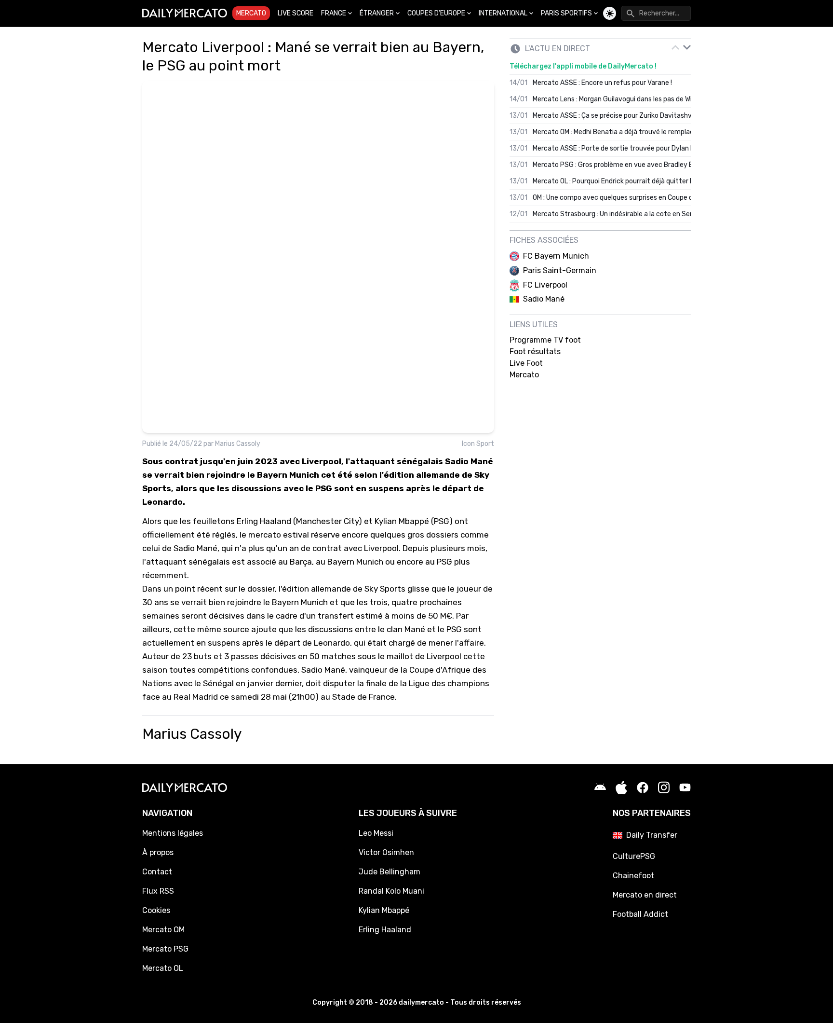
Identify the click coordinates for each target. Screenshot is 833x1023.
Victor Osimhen (386, 852)
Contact (157, 871)
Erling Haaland (385, 929)
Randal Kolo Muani (391, 891)
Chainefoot (633, 875)
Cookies (156, 910)
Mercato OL (162, 968)
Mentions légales (172, 833)
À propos (158, 852)
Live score (295, 13)
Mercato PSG (165, 949)
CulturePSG (634, 856)
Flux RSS (158, 891)
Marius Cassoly (237, 444)
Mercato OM (163, 929)
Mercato (251, 13)
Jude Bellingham (389, 871)
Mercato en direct (645, 894)
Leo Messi (376, 833)
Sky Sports (384, 589)
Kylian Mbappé (384, 910)
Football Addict (640, 914)
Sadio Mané (195, 548)
